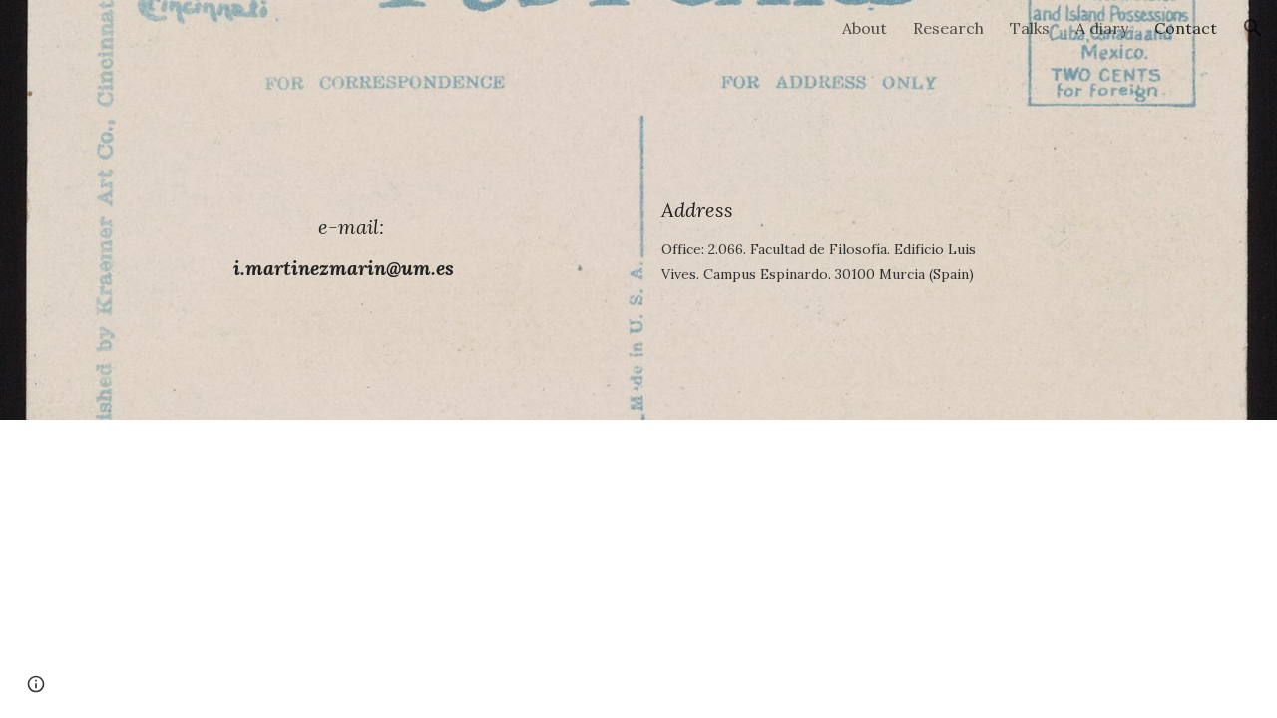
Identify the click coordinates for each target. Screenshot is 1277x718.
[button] (1253, 28)
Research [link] (948, 28)
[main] (343, 210)
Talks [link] (1030, 28)
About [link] (864, 28)
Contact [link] (1185, 28)
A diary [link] (1101, 28)
